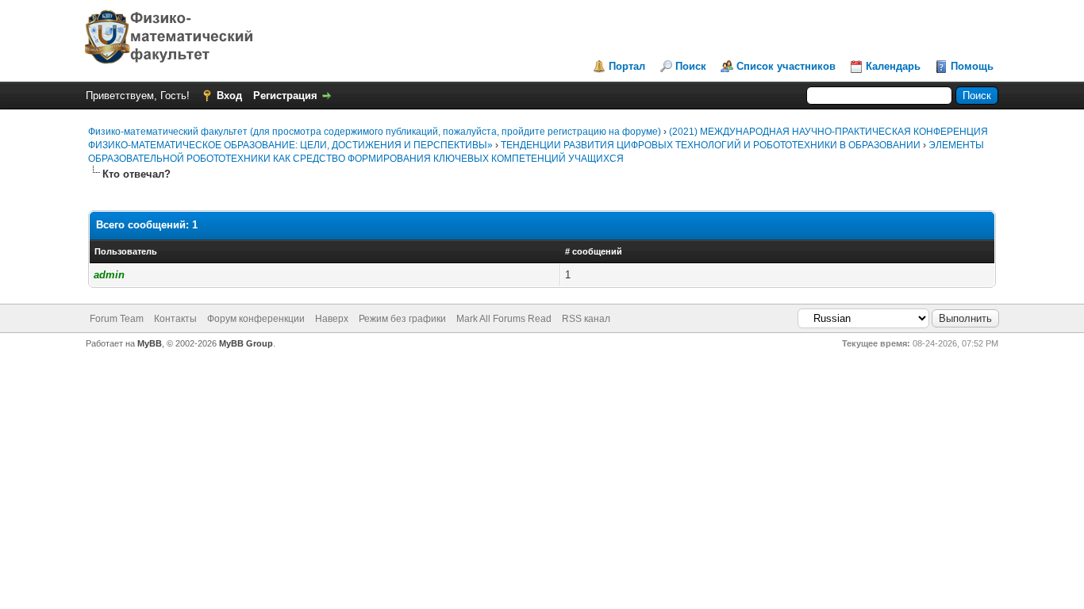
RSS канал (586, 318)
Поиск (690, 66)
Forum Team (117, 318)
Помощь (972, 66)
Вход (229, 96)
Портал (627, 66)
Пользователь (125, 251)
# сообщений (593, 251)
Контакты (175, 318)
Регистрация (285, 96)
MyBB (149, 343)
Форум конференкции (256, 318)
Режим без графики (402, 318)
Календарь (893, 66)
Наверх (331, 318)
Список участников (786, 66)
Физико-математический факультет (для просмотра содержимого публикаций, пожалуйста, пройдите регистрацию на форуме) (374, 131)
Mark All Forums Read (504, 318)
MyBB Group (246, 343)
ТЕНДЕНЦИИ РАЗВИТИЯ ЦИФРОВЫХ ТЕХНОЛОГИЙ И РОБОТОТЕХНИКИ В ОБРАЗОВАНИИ (712, 145)
